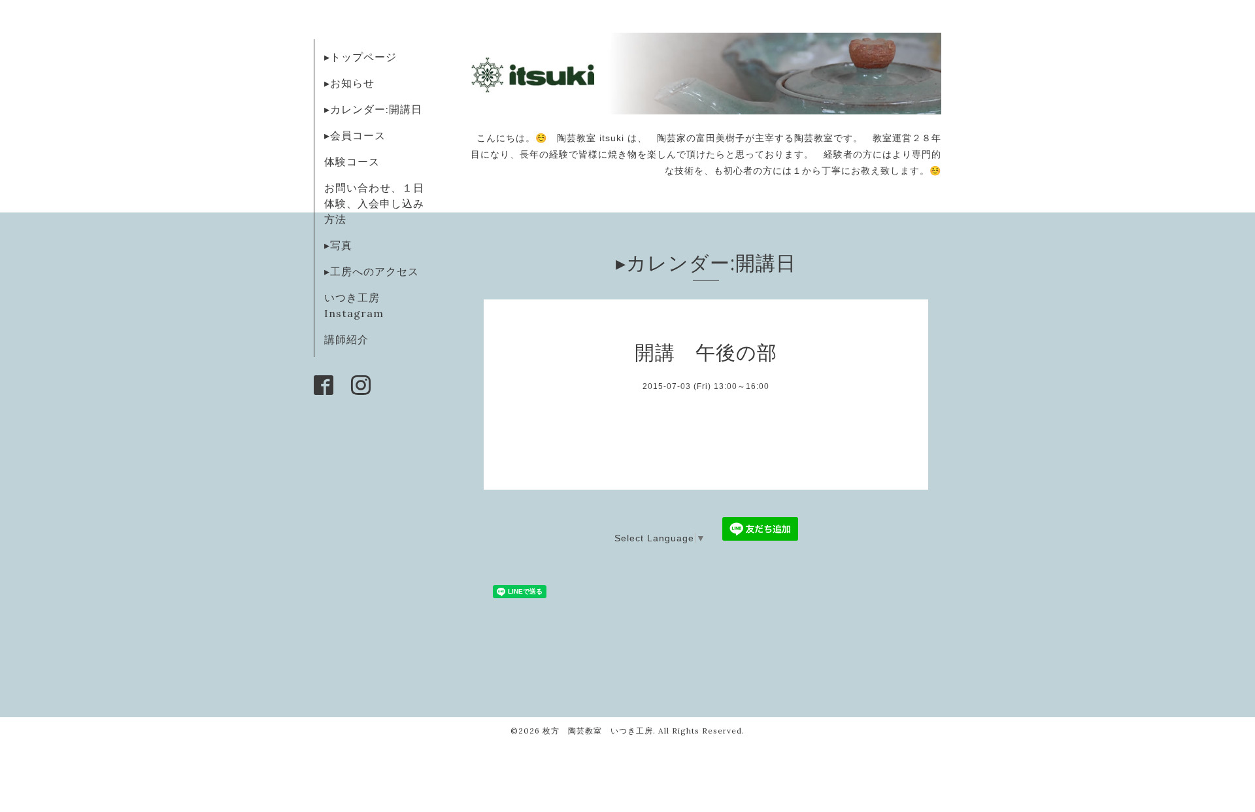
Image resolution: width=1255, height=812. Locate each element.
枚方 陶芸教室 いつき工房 (598, 731)
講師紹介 (346, 339)
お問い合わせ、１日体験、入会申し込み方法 (374, 203)
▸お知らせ (349, 83)
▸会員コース (355, 135)
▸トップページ (360, 56)
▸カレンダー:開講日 (373, 109)
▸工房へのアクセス (371, 271)
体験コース (352, 161)
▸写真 (338, 245)
